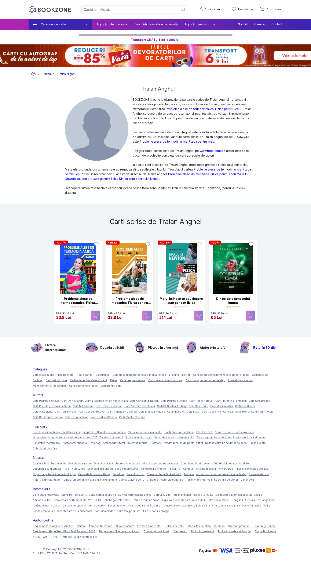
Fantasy (38, 380)
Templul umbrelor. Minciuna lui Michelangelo (89, 479)
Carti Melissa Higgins (152, 411)
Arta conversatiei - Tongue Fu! (227, 500)
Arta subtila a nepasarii (226, 505)
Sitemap (219, 526)
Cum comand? (125, 526)
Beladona (118, 474)
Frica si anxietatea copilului (252, 468)
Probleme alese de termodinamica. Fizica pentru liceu (203, 109)
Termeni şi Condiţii (264, 526)
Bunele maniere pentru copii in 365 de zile (134, 505)
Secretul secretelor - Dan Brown (234, 479)
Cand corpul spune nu (102, 494)
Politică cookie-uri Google (234, 531)
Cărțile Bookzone (43, 374)
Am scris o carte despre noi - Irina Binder (221, 474)
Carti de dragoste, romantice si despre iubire (221, 374)
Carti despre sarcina (132, 380)
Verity (266, 505)
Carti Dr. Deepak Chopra (48, 417)
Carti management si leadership (205, 380)
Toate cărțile (84, 374)
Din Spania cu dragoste (47, 468)
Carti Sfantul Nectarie (132, 417)
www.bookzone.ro (212, 151)
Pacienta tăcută (251, 505)
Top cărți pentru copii (199, 24)
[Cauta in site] (183, 9)
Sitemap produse (239, 526)
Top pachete (66, 374)
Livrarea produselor (149, 526)
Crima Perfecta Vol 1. (74, 494)
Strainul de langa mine (261, 500)
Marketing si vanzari (240, 380)
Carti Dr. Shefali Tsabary (172, 406)
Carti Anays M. (176, 411)
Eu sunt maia (58, 463)
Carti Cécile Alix (211, 411)
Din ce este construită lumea (138, 178)
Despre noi (180, 531)
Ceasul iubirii (41, 463)
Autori (47, 74)
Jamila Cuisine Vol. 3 (131, 479)
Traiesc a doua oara (128, 463)
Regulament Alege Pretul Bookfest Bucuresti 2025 (64, 531)
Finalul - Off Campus (181, 468)
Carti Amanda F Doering (122, 411)
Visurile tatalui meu (80, 463)
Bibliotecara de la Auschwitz (74, 511)
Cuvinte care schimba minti (134, 494)
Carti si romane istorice (83, 385)
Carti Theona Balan (76, 417)
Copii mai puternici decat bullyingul (54, 474)
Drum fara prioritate (128, 511)
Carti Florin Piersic (262, 411)
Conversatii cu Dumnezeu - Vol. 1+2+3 (77, 500)
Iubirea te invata (203, 494)
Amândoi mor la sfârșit (46, 505)
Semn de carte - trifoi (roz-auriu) (174, 437)
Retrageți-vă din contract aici (79, 536)
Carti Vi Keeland (42, 411)
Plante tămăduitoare (74, 442)
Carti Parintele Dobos (174, 400)
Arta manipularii (182, 494)
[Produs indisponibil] (95, 316)
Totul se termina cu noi (146, 500)
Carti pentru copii (111, 385)
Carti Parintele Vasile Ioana (111, 400)
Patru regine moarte (153, 468)
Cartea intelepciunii (74, 505)
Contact (276, 24)
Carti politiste (260, 374)
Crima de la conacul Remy (94, 474)
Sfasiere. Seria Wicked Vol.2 (164, 474)
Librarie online (33, 74)
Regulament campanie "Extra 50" (53, 526)
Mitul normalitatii (206, 468)
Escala (258, 494)
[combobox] (127, 9)
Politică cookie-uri (202, 531)
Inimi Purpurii (226, 468)
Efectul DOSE (204, 432)
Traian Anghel (66, 74)
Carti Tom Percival (66, 411)
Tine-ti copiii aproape (46, 479)
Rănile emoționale (44, 511)
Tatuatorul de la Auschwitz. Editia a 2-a (186, 505)
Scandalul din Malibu (100, 468)
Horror (186, 374)
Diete (113, 380)
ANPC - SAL (50, 536)
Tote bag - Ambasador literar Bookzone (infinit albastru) (231, 437)
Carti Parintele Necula (46, 400)
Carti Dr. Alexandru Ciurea (77, 400)
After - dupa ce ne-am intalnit (160, 463)
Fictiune (174, 374)
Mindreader (171, 442)
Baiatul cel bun (135, 474)
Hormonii (156, 442)
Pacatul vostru (257, 442)
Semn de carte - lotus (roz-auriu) (235, 432)
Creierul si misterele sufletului (165, 479)
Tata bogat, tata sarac (116, 500)
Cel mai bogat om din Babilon (233, 494)
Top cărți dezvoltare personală (156, 24)
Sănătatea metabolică (46, 442)
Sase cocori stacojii (127, 468)
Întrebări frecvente (100, 526)
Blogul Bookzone (265, 531)
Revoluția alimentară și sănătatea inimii (56, 432)
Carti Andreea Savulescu (139, 406)
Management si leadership (49, 385)
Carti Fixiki (193, 411)
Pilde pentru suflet (191, 442)
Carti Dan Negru (198, 406)
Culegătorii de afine (45, 448)
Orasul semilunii (103, 463)
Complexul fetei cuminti (195, 463)
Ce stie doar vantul (111, 437)
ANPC (36, 536)
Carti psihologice (56, 380)
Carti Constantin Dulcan (144, 400)
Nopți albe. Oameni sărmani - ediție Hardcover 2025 (65, 437)
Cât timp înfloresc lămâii (179, 432)
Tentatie (189, 474)
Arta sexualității (42, 500)
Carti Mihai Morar (83, 406)
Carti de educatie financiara (165, 380)
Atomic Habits (97, 505)
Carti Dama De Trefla (236, 411)
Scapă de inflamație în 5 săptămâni (104, 432)
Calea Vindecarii (259, 474)
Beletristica (103, 374)
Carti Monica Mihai (221, 406)
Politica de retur (174, 526)
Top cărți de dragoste (111, 24)
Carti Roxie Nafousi (201, 400)
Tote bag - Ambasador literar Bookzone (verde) (118, 442)
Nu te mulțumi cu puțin (138, 437)
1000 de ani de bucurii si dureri (231, 463)
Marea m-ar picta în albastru (145, 432)
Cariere (259, 24)
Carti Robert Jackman (109, 406)
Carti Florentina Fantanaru (231, 400)
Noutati (243, 24)
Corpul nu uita (162, 494)
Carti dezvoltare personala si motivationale (139, 374)
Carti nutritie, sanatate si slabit (88, 380)
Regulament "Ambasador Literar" (119, 531)
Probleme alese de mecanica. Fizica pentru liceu (202, 174)
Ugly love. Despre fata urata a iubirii (184, 500)
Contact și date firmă (156, 531)
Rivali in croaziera (74, 468)
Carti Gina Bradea (259, 400)
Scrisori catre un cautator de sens (226, 442)
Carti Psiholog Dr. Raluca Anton (52, 406)
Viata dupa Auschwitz (46, 494)
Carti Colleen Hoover (92, 411)
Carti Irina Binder (245, 406)
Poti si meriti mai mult (199, 479)
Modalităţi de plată (199, 526)
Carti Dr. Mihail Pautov (103, 417)
